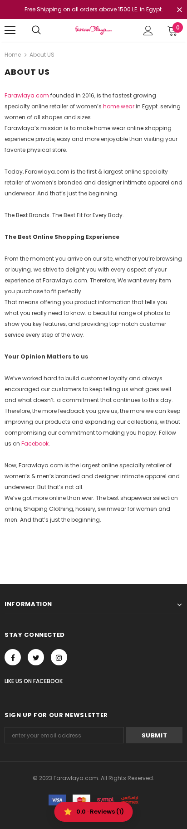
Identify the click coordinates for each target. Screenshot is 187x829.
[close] (179, 10)
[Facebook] (13, 657)
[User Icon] (148, 30)
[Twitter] (36, 657)
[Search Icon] (36, 30)
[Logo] (93, 30)
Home (13, 54)
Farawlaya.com (27, 95)
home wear (118, 106)
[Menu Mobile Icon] (10, 30)
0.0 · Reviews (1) (100, 811)
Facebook (35, 443)
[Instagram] (59, 657)
